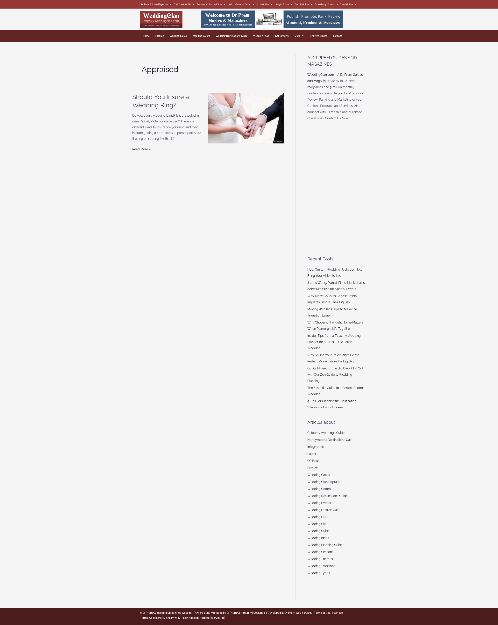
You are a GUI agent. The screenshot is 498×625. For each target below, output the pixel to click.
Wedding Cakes (178, 36)
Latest (311, 454)
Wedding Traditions (321, 566)
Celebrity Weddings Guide (326, 433)
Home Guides (262, 4)
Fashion (159, 36)
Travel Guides (346, 4)
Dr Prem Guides (318, 36)
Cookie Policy (157, 617)
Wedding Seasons (320, 552)
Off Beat (313, 461)
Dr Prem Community (239, 612)
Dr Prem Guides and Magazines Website (167, 612)
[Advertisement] (336, 188)
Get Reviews (282, 36)
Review (312, 468)
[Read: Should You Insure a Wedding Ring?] (246, 118)
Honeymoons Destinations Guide (330, 440)
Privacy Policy (179, 617)
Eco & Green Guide (182, 4)
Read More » (141, 148)
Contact (337, 36)
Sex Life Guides (302, 4)
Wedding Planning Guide (325, 545)
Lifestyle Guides (282, 4)
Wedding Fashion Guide (324, 510)
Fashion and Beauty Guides (209, 4)
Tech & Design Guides (324, 4)
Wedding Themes (320, 559)
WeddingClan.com (320, 74)
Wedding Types (318, 573)
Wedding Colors (201, 36)
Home (146, 36)
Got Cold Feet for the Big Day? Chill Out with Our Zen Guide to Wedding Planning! (335, 375)
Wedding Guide (318, 531)
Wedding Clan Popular (323, 482)
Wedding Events (319, 503)
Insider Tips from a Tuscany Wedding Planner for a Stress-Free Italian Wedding (334, 342)
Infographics (316, 447)
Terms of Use (322, 612)
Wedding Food (261, 36)
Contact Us (333, 118)
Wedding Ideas (318, 538)
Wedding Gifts (317, 524)
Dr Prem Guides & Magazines (154, 4)
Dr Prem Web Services (298, 612)
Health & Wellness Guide (239, 4)
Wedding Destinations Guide (231, 36)
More (297, 36)
